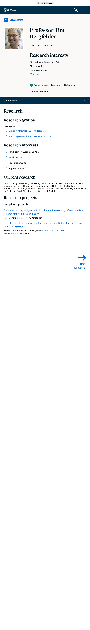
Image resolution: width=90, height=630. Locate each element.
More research (37, 74)
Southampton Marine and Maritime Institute (30, 136)
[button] (45, 100)
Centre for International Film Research (27, 131)
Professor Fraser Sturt (53, 230)
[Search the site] (76, 10)
